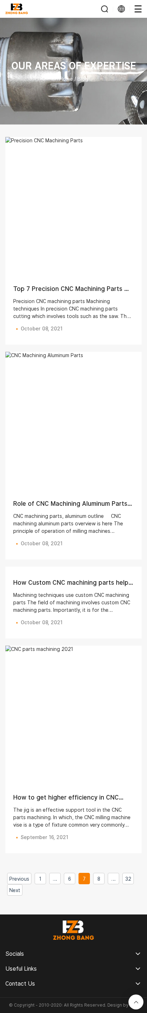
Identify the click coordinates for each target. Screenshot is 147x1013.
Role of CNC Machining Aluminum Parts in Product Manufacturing (70, 507)
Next (14, 890)
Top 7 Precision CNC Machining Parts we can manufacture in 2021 (73, 292)
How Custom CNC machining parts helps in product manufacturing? (72, 586)
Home (66, 79)
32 (128, 879)
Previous (19, 879)
